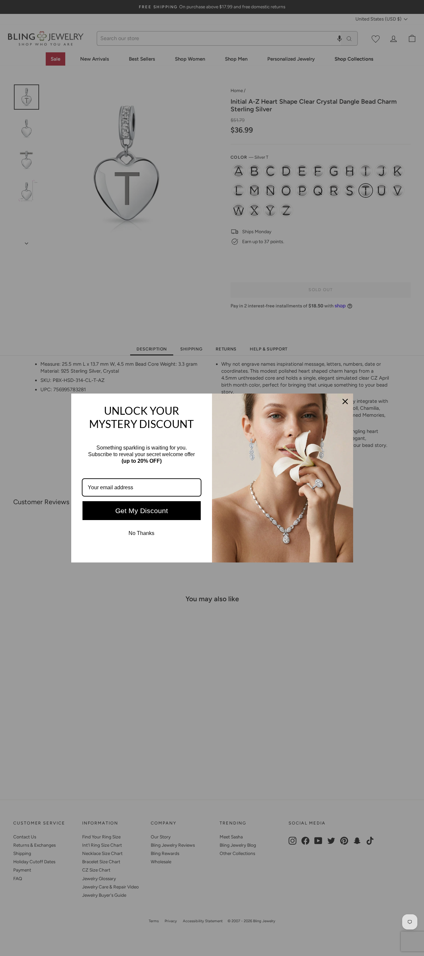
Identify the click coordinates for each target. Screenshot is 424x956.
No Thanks (141, 533)
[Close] (345, 401)
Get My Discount (141, 510)
